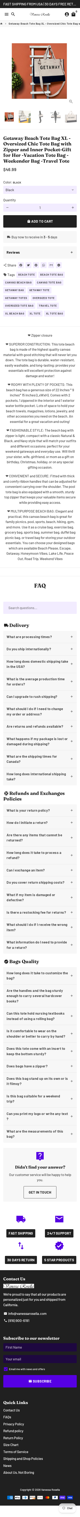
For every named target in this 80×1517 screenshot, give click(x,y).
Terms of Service (15, 1452)
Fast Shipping (21, 1233)
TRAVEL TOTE (48, 305)
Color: (12, 182)
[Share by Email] (51, 265)
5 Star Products (59, 1260)
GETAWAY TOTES (16, 298)
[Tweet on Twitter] (28, 265)
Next (73, 70)
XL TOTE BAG (54, 313)
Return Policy (13, 1438)
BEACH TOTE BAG (51, 274)
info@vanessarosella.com (25, 1313)
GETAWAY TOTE (39, 290)
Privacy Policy (13, 1424)
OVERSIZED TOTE (44, 298)
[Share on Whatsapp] (44, 265)
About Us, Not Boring (18, 1472)
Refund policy (13, 1431)
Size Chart (10, 1445)
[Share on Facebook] (21, 265)
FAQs (7, 1417)
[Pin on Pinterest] (36, 265)
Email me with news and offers (27, 1369)
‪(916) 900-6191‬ (16, 1320)
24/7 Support (59, 1233)
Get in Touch (40, 1192)
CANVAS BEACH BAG (18, 282)
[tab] (40, 252)
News (7, 1465)
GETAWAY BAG (14, 290)
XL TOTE (35, 313)
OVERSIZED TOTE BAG (19, 305)
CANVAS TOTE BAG (49, 282)
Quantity (9, 200)
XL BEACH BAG (14, 313)
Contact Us (11, 1410)
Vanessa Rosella (50, 1489)
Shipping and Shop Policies (23, 1458)
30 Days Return (21, 1260)
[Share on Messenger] (59, 265)
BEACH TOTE (26, 274)
